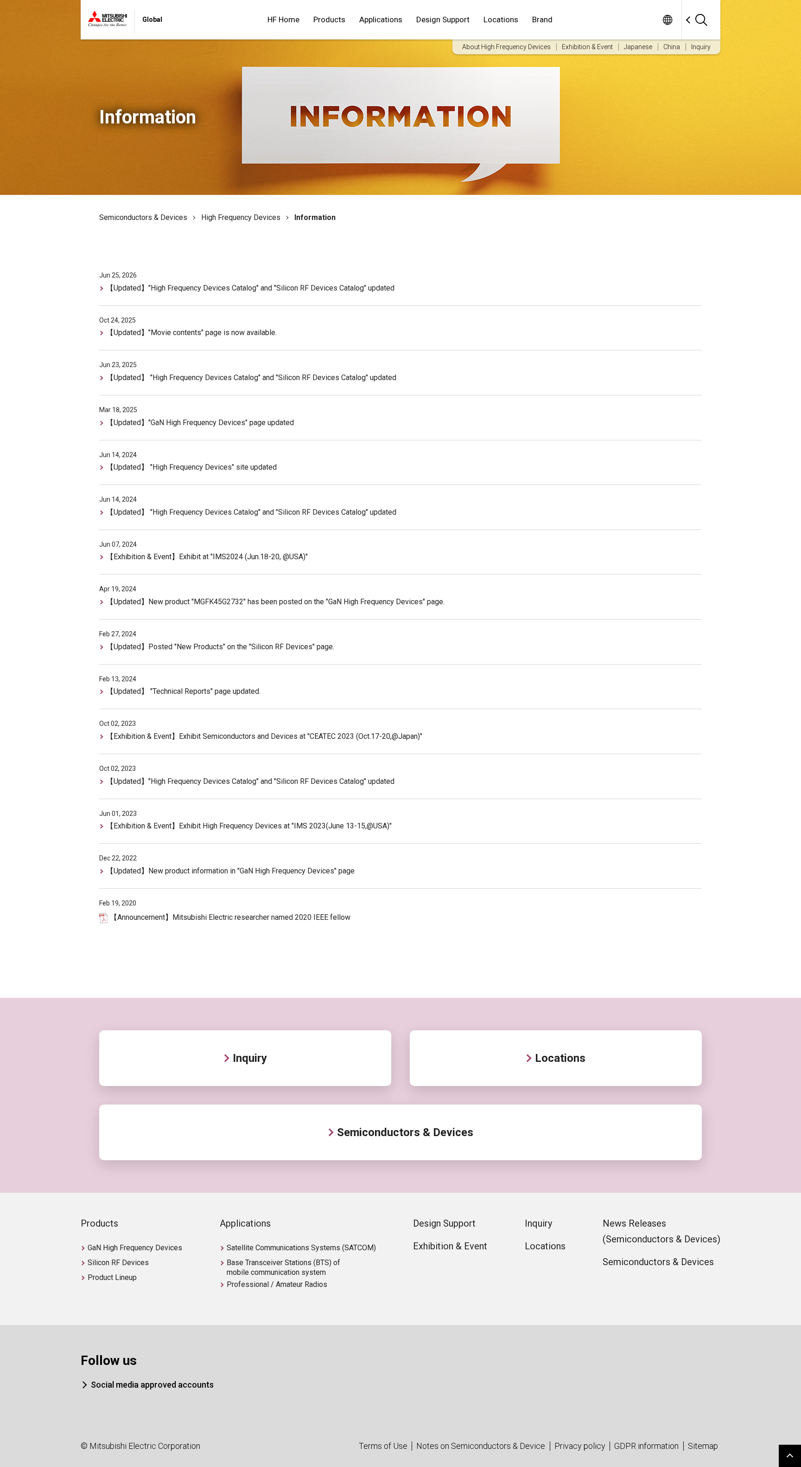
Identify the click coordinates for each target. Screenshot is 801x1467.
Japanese (638, 47)
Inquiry (701, 47)
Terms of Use (383, 1446)
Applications (380, 19)
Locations (500, 19)
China (671, 47)
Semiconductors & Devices (143, 217)
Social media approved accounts (152, 1384)
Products (329, 19)
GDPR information (646, 1446)
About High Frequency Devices (506, 47)
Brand (542, 19)
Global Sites (667, 19)
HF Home (283, 19)
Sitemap (703, 1446)
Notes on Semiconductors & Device (480, 1446)
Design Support (443, 19)
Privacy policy (579, 1446)
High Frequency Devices (240, 217)
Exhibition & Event (587, 47)
